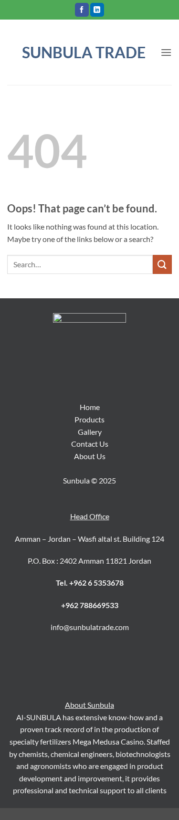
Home (90, 406)
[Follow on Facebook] (82, 10)
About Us (89, 456)
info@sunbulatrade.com (90, 626)
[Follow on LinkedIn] (97, 10)
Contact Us (89, 443)
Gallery (90, 431)
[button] (166, 52)
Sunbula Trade (84, 52)
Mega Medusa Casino (108, 741)
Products (89, 419)
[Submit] (162, 264)
